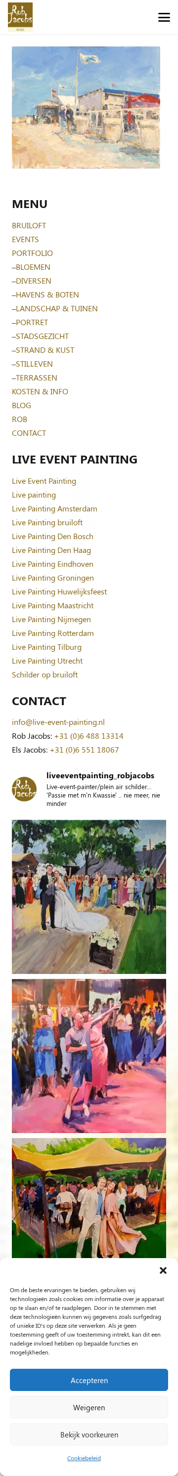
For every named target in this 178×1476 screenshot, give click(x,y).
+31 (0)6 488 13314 (89, 735)
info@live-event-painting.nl (58, 722)
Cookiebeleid (84, 1458)
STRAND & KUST (45, 349)
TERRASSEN (36, 377)
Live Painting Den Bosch (52, 536)
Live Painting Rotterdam (53, 633)
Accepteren (89, 1380)
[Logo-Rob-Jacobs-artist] (20, 17)
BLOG (21, 405)
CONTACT (29, 432)
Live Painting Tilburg (47, 646)
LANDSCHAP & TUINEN (57, 308)
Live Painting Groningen (53, 577)
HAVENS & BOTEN (47, 294)
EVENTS (25, 239)
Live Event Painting (44, 480)
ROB (19, 419)
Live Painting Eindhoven (52, 563)
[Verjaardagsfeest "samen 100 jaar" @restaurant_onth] (89, 1056)
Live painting (34, 494)
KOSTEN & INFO (40, 391)
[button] (163, 1270)
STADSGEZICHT (42, 336)
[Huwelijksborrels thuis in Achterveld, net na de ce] (89, 897)
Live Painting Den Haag (51, 550)
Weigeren (89, 1407)
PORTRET (32, 322)
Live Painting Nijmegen (51, 619)
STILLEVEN (34, 363)
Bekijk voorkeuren (89, 1434)
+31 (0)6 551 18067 (84, 749)
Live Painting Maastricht (52, 605)
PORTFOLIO (32, 253)
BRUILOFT (29, 225)
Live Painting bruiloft (47, 522)
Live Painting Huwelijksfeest (59, 591)
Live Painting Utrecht (47, 660)
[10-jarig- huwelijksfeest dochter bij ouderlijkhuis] (89, 1215)
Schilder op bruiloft (45, 674)
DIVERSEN (33, 280)
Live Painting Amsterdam (54, 508)
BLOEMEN (33, 266)
